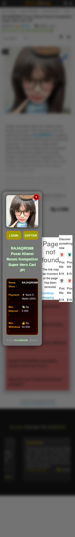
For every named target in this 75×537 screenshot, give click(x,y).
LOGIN (13, 235)
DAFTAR (31, 235)
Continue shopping (48, 295)
